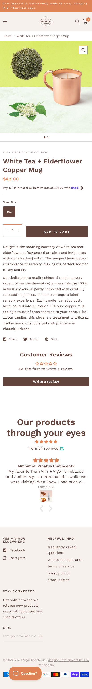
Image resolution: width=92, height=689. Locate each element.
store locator (58, 580)
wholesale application (65, 560)
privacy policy (59, 573)
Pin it (53, 339)
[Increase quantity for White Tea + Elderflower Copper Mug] (18, 230)
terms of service (61, 566)
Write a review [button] (46, 381)
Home (7, 36)
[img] (46, 441)
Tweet (34, 339)
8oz (9, 211)
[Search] (77, 21)
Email (7, 627)
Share (13, 339)
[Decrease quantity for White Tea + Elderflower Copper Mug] (6, 230)
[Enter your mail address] (40, 636)
